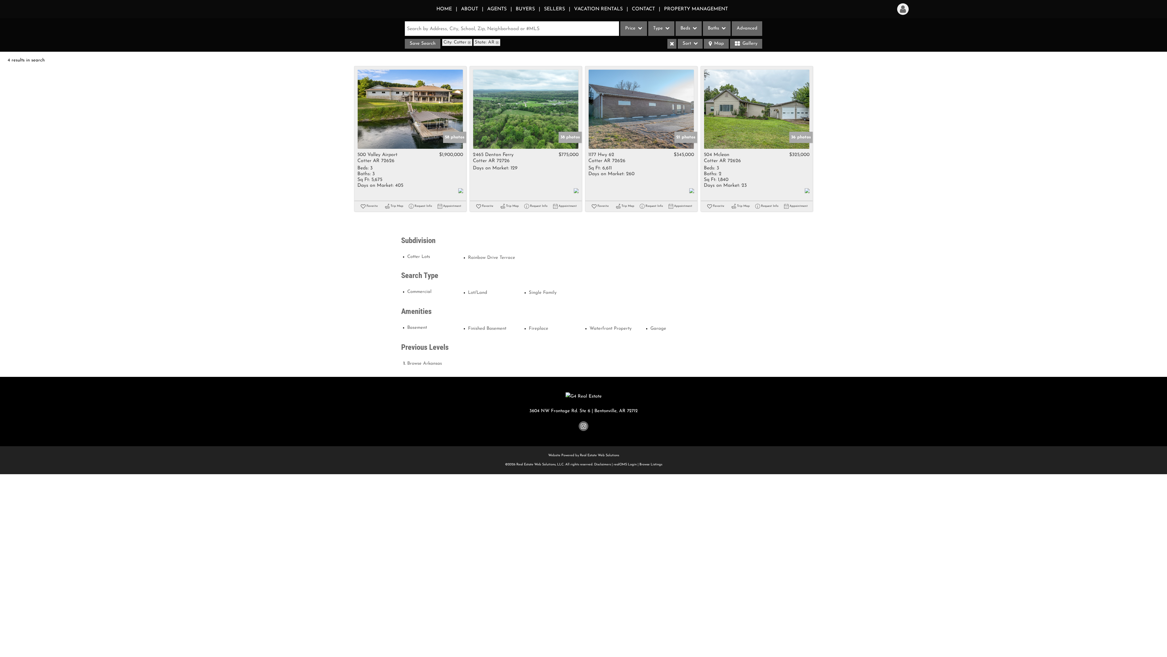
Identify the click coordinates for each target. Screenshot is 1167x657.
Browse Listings (650, 464)
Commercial (419, 292)
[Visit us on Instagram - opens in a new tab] (583, 427)
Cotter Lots (418, 257)
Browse (424, 363)
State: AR (484, 42)
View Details (410, 109)
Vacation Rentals (598, 9)
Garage (658, 328)
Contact (643, 9)
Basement (417, 327)
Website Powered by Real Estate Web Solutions (583, 455)
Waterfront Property (611, 328)
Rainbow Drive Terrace (491, 257)
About (469, 9)
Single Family (542, 292)
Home (444, 9)
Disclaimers (602, 464)
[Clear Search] (671, 44)
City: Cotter (454, 42)
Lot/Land (477, 292)
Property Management (696, 9)
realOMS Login (625, 464)
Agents (497, 9)
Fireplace (538, 328)
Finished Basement (487, 328)
